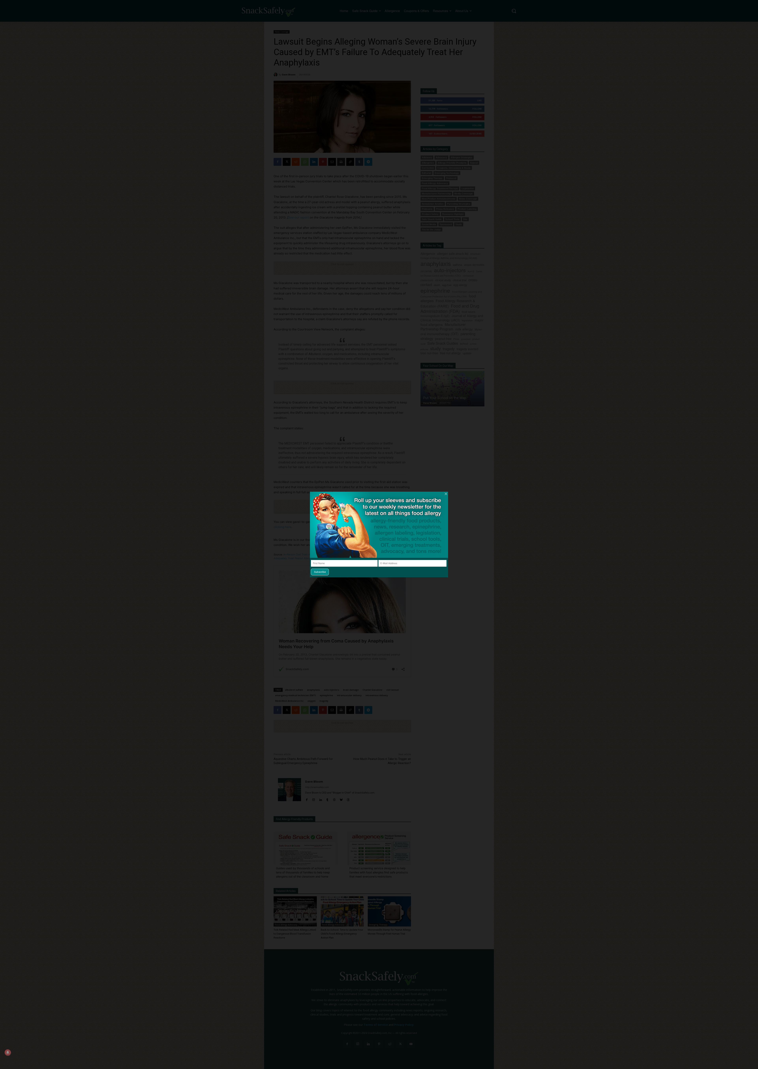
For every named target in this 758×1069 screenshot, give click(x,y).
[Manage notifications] (8, 1052)
